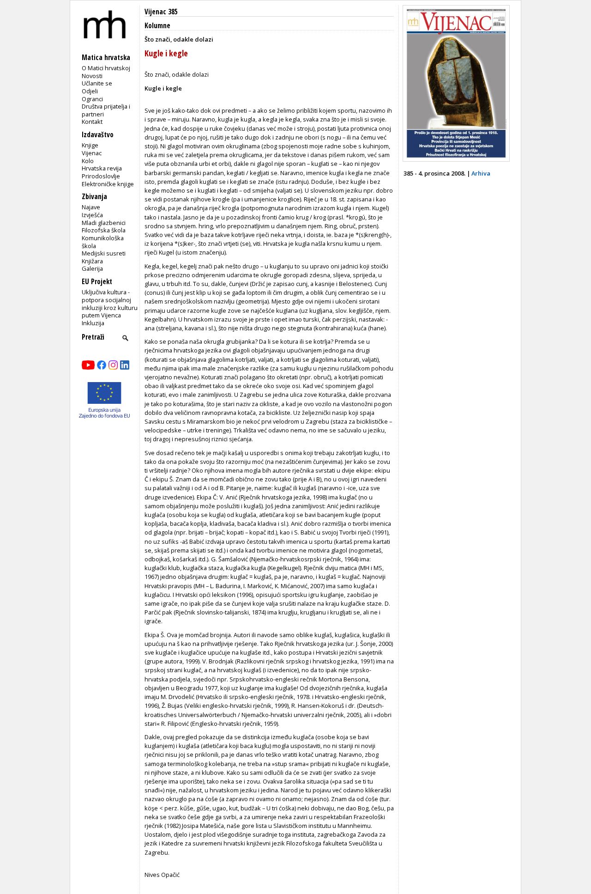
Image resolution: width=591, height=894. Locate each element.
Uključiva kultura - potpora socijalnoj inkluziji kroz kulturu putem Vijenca (110, 303)
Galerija (92, 268)
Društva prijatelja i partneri (106, 110)
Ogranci (92, 99)
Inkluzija (93, 323)
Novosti (92, 76)
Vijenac (92, 153)
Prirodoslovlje (101, 176)
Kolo (88, 161)
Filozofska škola (104, 230)
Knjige (90, 145)
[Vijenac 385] (456, 159)
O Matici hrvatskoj (106, 68)
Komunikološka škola (103, 242)
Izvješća (92, 215)
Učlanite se (97, 83)
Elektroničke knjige (108, 184)
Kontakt (92, 121)
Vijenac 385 (161, 12)
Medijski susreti (104, 253)
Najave (91, 207)
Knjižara (92, 261)
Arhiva (480, 173)
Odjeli (90, 91)
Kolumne (157, 25)
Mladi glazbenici (104, 223)
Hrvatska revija (102, 168)
